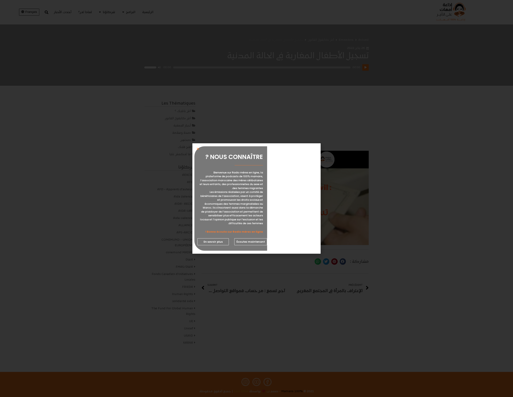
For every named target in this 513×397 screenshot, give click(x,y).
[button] (250, 241)
